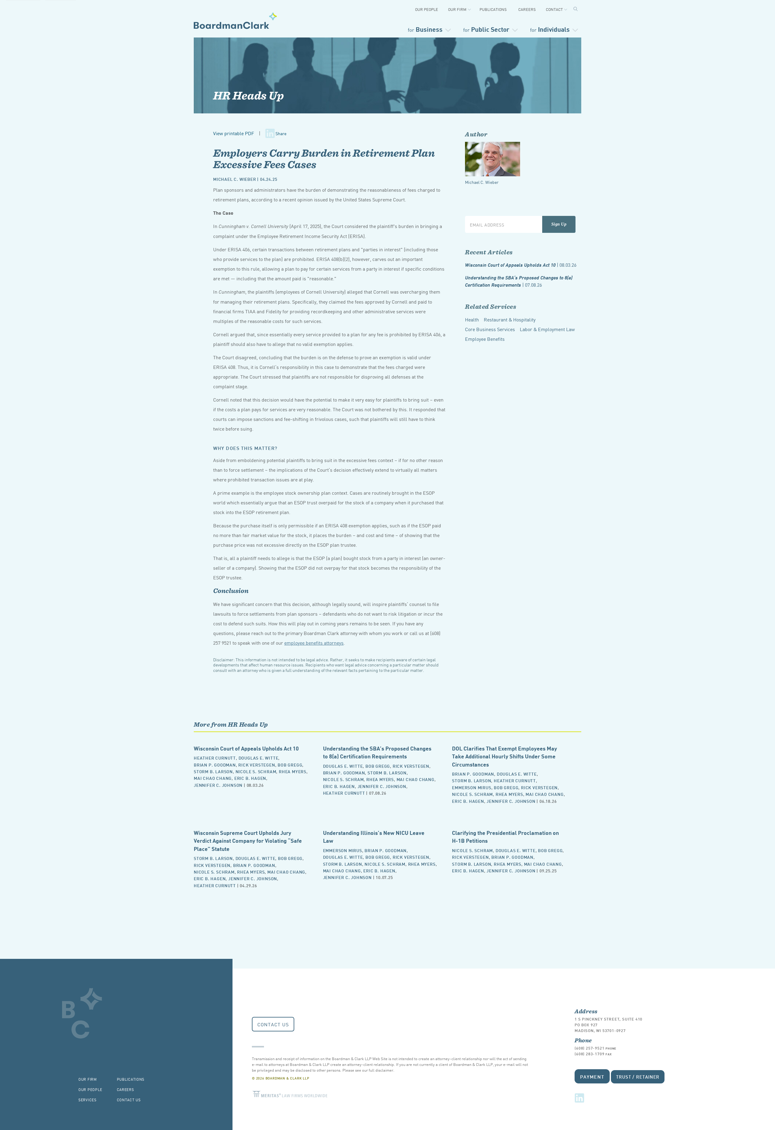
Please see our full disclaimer (367, 1070)
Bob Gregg (290, 764)
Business (425, 28)
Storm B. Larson (213, 771)
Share (280, 133)
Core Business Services (490, 329)
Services (87, 1099)
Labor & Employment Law (547, 329)
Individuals (550, 28)
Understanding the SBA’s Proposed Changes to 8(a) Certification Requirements (518, 281)
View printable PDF (233, 133)
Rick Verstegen (256, 764)
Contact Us (273, 1024)
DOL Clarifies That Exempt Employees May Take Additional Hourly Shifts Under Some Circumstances (504, 756)
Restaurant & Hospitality (510, 319)
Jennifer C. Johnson (218, 785)
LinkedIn (579, 1098)
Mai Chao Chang (213, 778)
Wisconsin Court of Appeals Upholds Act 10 (520, 264)
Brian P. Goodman (215, 764)
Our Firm (457, 9)
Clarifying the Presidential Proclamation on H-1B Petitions (505, 836)
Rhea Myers (292, 771)
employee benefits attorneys (314, 642)
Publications (493, 9)
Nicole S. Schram (256, 771)
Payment (592, 1076)
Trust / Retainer (637, 1076)
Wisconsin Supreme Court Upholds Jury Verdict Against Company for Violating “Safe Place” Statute (248, 840)
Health (472, 319)
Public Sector (486, 28)
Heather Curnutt (215, 757)
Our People (426, 9)
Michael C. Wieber (234, 179)
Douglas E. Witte (259, 757)
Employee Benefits (485, 338)
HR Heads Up (248, 95)
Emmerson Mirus (471, 787)
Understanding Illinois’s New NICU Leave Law (373, 836)
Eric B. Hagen (250, 778)
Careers (527, 9)
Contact (554, 9)
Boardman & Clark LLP (235, 20)
